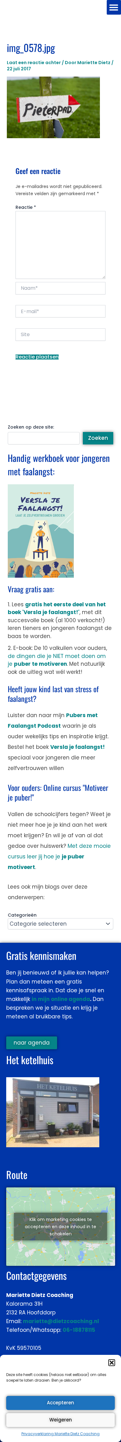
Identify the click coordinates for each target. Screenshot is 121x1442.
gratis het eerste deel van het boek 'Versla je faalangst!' (57, 608)
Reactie (26, 207)
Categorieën (22, 915)
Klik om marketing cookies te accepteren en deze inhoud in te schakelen (60, 1226)
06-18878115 (79, 1330)
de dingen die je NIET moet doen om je (57, 660)
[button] (112, 1363)
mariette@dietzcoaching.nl (61, 1321)
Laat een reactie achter (34, 62)
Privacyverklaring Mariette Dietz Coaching (60, 1433)
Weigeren (60, 1419)
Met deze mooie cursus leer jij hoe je (59, 856)
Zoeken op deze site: (31, 427)
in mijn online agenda (61, 999)
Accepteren (60, 1402)
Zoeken (98, 438)
